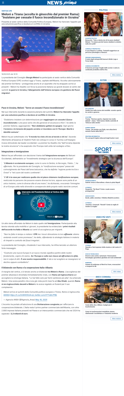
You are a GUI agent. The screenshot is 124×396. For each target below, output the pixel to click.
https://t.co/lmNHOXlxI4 (20, 295)
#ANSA (6, 295)
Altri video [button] (117, 271)
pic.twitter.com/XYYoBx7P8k (44, 295)
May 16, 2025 (41, 300)
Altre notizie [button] (116, 75)
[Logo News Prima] (62, 2)
